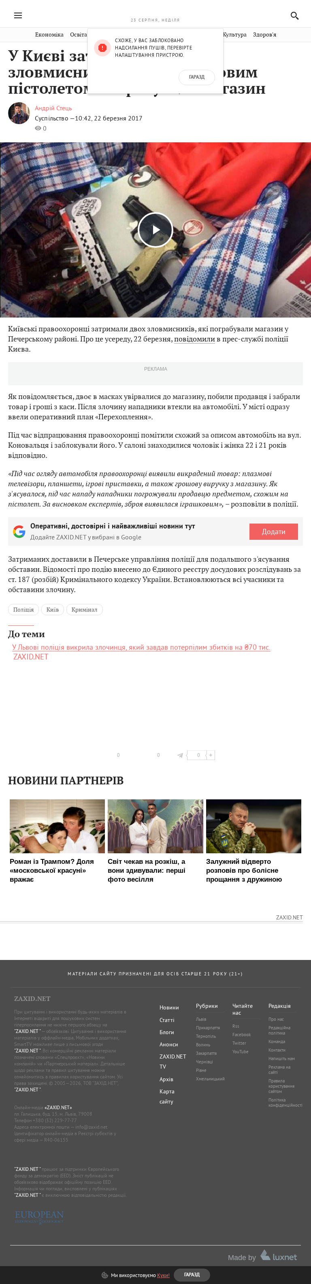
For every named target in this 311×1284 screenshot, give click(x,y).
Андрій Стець (53, 108)
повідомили (194, 339)
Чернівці (204, 1062)
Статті (167, 1020)
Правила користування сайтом (281, 1086)
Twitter (239, 1043)
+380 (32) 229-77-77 (55, 1120)
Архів (166, 1079)
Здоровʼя (264, 34)
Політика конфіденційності (285, 1102)
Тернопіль (206, 1036)
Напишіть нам (281, 1058)
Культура (235, 34)
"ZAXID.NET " (27, 1031)
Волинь (203, 1045)
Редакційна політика (279, 1030)
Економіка (49, 34)
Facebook (241, 1034)
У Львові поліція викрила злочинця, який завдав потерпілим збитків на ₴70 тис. (141, 647)
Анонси (169, 1044)
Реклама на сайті (279, 1069)
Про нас (276, 1019)
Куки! (163, 1275)
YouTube (240, 1051)
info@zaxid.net (91, 1127)
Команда (276, 1041)
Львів (201, 1019)
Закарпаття (206, 1053)
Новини (169, 1007)
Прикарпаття (208, 1028)
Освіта (78, 34)
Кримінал (85, 609)
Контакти (276, 1050)
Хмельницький (210, 1079)
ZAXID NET (155, 10)
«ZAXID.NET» (58, 1107)
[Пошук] (292, 15)
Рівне (201, 1070)
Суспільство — (55, 118)
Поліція (23, 609)
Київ (53, 609)
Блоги (167, 1032)
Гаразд (196, 77)
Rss (235, 1026)
